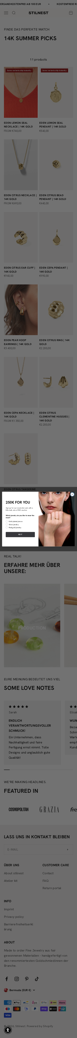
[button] (8, 1030)
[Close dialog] (72, 494)
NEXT (20, 534)
